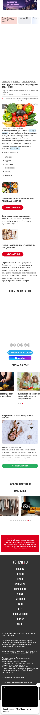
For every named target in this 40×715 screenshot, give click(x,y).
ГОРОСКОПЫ (20, 589)
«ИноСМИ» (14, 148)
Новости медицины (29, 82)
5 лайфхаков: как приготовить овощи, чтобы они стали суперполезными (17, 396)
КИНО (20, 579)
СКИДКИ (20, 618)
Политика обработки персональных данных (17, 682)
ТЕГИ (20, 609)
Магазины (20, 491)
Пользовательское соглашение (13, 677)
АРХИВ (20, 623)
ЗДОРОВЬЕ (20, 599)
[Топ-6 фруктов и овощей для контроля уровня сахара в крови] (21, 345)
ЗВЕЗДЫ (20, 574)
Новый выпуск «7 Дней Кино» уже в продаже (17, 710)
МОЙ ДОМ (20, 583)
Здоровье (16, 82)
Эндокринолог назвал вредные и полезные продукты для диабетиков (18, 199)
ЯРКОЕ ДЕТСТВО (20, 613)
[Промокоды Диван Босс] (20, 506)
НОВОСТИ (20, 569)
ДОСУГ (20, 593)
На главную (6, 82)
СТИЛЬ (20, 603)
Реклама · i (7, 687)
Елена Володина (8, 95)
